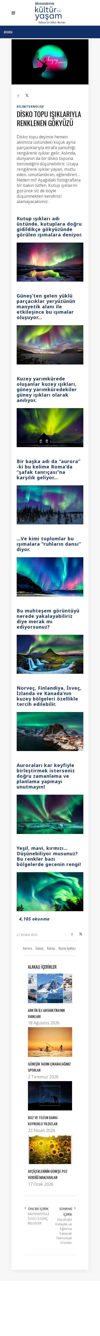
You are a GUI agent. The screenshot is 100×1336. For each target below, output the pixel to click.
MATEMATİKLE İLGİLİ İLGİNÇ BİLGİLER (38, 1218)
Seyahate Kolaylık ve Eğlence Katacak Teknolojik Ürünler (63, 1231)
